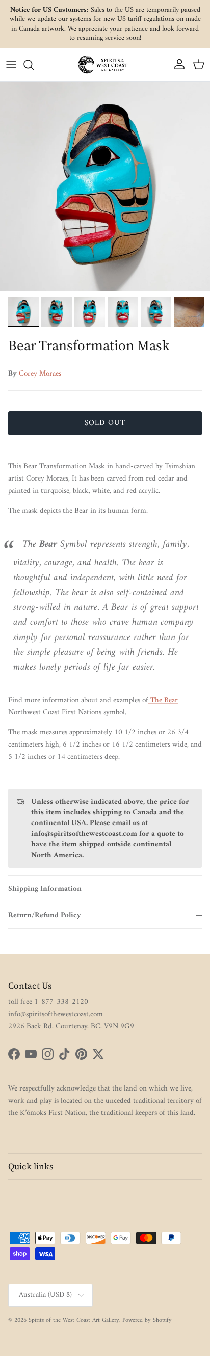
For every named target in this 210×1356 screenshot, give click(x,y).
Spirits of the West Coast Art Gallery (74, 1320)
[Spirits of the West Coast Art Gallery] (105, 64)
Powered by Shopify (147, 1320)
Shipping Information (45, 889)
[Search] (33, 65)
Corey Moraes (40, 374)
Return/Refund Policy (44, 915)
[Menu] (11, 65)
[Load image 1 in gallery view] (105, 186)
